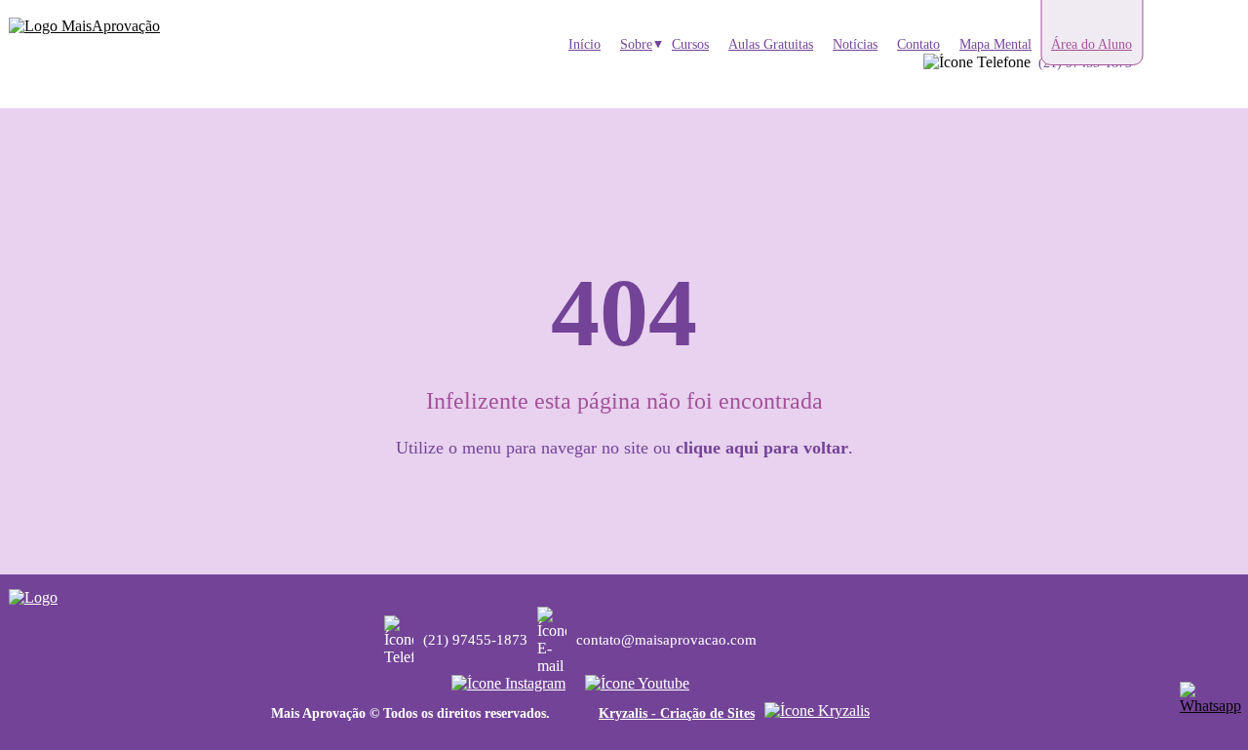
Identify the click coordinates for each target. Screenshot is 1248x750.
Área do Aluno (1091, 44)
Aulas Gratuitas (770, 44)
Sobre (636, 44)
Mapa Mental (995, 44)
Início (584, 44)
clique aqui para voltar (762, 447)
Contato (918, 44)
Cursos (690, 44)
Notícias (855, 44)
